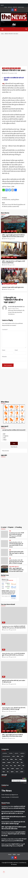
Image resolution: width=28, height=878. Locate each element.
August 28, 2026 (13, 630)
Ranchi (16, 753)
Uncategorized (6, 756)
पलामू (11, 765)
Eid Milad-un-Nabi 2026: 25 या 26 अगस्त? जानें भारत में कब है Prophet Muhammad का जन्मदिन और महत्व (13, 839)
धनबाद (7, 765)
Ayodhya (4, 753)
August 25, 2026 (12, 238)
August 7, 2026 (11, 265)
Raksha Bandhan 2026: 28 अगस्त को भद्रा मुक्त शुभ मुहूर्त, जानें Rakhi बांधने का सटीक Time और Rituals (16, 544)
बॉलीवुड (3, 768)
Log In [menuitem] (2, 5)
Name (3, 350)
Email (16, 350)
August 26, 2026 (13, 684)
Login (18, 854)
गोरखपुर (20, 759)
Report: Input (5, 630)
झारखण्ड (8, 231)
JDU (4, 437)
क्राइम (8, 68)
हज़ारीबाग (21, 771)
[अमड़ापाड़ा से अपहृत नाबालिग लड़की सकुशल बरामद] (14, 276)
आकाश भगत (5, 73)
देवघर (22, 762)
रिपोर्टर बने (15, 7)
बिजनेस (19, 765)
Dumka (11, 753)
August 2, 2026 (11, 289)
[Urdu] (26, 778)
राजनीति (12, 768)
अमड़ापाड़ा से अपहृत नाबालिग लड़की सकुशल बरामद (13, 287)
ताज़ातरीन (12, 68)
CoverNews (22, 862)
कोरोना (22, 756)
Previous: (10, 199)
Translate (25, 782)
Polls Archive (5, 450)
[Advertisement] (14, 50)
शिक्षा (8, 771)
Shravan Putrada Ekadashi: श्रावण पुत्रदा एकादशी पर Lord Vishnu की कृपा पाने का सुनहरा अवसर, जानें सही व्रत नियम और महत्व (13, 833)
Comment (5, 329)
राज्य (19, 68)
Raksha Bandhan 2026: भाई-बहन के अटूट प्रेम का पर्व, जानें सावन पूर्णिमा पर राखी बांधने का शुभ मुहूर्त (16, 561)
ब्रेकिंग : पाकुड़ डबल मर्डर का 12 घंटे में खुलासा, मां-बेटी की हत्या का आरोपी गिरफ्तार (13, 262)
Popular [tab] (11, 527)
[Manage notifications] (4, 872)
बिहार (23, 765)
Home (9, 854)
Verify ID (10, 7)
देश (16, 68)
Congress (5, 435)
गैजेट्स (16, 759)
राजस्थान (17, 768)
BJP (4, 434)
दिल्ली (14, 762)
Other (5, 439)
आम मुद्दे (4, 68)
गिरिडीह (11, 759)
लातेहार (3, 771)
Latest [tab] (4, 527)
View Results (14, 447)
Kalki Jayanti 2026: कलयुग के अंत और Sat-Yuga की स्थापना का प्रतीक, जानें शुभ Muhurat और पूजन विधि (13, 844)
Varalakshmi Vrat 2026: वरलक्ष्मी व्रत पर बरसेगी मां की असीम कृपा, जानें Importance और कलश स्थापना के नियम (16, 535)
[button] (2, 29)
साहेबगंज (12, 771)
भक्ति (10, 531)
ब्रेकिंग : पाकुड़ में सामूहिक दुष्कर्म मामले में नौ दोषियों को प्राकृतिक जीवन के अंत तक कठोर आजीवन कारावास (13, 236)
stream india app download (15, 306)
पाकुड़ (12, 231)
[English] (23, 778)
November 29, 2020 (13, 73)
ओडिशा (18, 756)
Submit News (21, 7)
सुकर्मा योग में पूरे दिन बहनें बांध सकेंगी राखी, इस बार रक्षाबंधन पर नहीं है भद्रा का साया (16, 553)
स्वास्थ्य (17, 771)
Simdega (22, 753)
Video (5, 7)
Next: (13, 204)
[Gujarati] (24, 778)
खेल (7, 759)
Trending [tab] (19, 527)
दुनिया (18, 762)
